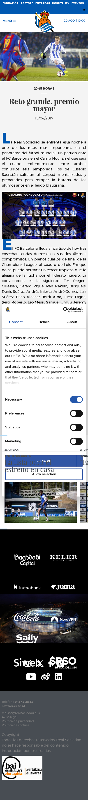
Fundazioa (11, 3)
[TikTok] (60, 663)
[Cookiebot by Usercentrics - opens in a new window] (63, 310)
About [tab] (72, 322)
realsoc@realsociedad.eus (21, 713)
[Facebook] (50, 663)
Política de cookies (15, 725)
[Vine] (45, 676)
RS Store (27, 3)
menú (8, 21)
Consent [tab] (16, 322)
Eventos (78, 3)
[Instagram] (27, 663)
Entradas (42, 3)
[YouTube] (31, 676)
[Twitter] (40, 663)
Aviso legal (9, 717)
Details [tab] (44, 322)
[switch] (76, 413)
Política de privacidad (18, 721)
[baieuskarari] (22, 767)
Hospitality (60, 3)
